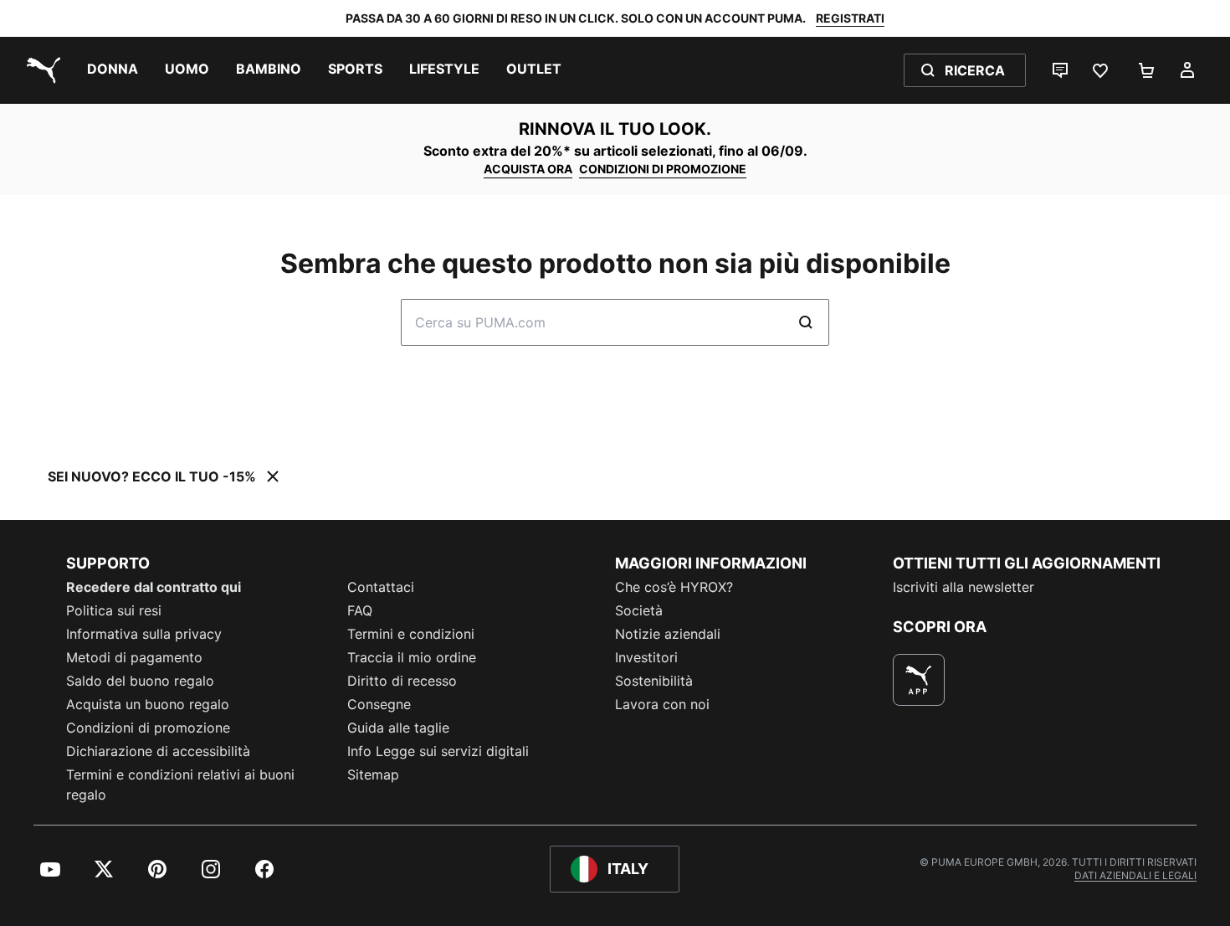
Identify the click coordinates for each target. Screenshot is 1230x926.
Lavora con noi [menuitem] (662, 704)
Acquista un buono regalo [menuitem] (147, 704)
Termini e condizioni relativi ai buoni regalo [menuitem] (180, 784)
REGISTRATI (850, 18)
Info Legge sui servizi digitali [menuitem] (438, 751)
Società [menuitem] (639, 610)
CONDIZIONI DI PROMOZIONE (662, 169)
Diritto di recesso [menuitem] (402, 680)
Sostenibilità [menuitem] (654, 680)
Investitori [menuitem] (646, 657)
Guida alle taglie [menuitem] (398, 727)
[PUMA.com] (40, 70)
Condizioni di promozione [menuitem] (148, 727)
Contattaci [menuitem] (380, 587)
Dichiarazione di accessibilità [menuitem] (158, 751)
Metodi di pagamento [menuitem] (134, 657)
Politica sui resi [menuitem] (113, 610)
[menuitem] (112, 70)
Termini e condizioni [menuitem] (410, 633)
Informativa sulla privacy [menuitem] (144, 633)
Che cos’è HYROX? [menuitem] (674, 587)
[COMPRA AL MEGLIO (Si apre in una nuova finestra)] (919, 680)
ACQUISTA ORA (528, 169)
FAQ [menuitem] (359, 610)
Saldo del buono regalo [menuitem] (140, 680)
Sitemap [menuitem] (373, 774)
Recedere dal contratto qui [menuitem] (153, 587)
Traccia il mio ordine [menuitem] (411, 657)
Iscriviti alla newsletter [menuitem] (963, 587)
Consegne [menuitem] (379, 704)
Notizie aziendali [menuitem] (667, 633)
